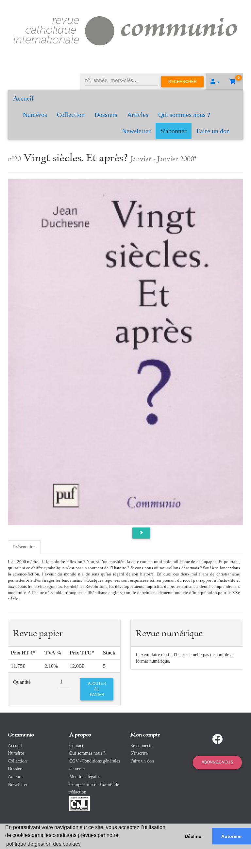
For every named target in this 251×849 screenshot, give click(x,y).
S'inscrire (139, 753)
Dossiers (105, 114)
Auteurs (15, 776)
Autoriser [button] (231, 836)
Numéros (35, 114)
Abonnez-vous (217, 762)
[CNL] (79, 803)
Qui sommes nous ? (184, 114)
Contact (76, 745)
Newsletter (136, 130)
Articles (137, 114)
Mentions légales (84, 776)
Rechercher (182, 81)
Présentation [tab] (24, 546)
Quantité (22, 682)
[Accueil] (125, 29)
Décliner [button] (194, 836)
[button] (215, 81)
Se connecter (142, 745)
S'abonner (173, 130)
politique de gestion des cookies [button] (43, 844)
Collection (71, 114)
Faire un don (213, 130)
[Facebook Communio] (217, 739)
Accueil (23, 98)
